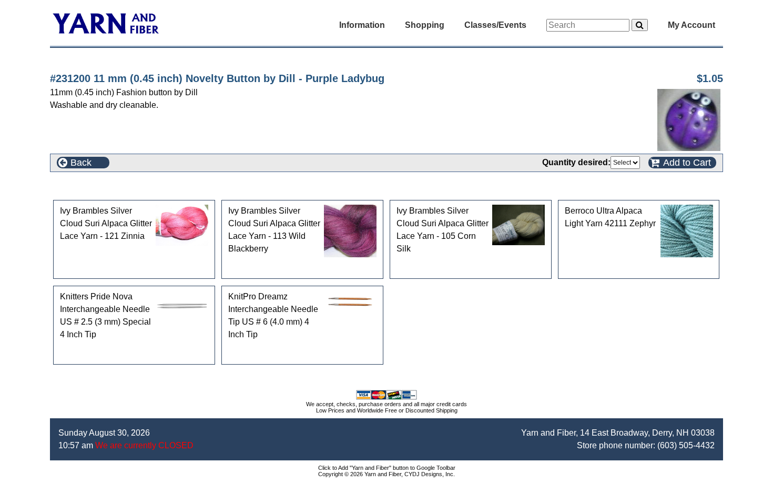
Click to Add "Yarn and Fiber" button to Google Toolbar (386, 468)
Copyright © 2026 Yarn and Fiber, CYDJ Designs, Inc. (386, 474)
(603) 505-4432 (686, 445)
